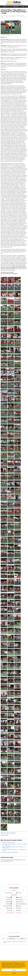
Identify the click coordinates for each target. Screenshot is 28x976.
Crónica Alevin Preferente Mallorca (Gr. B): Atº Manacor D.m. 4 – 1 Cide (14, 850)
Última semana (12, 938)
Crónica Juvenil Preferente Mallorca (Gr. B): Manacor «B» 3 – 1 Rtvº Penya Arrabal (14, 847)
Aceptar (14, 970)
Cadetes (6, 835)
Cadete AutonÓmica (14, 887)
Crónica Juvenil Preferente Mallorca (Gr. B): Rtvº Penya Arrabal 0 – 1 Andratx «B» (14, 844)
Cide (7, 832)
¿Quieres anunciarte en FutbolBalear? (14, 884)
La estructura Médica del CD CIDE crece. (10, 852)
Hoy (3, 938)
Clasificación (18, 912)
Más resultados (10, 912)
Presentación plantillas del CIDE (8, 842)
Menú (5, 6)
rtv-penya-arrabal (12, 832)
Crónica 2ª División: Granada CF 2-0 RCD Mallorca (13, 941)
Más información (19, 967)
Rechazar (14, 973)
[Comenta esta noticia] (2, 17)
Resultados (15, 6)
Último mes (22, 938)
